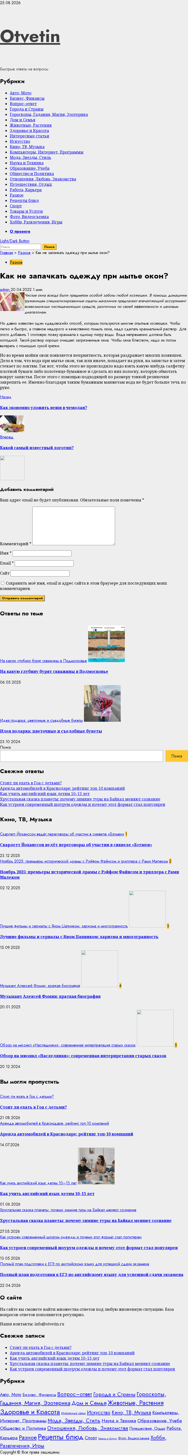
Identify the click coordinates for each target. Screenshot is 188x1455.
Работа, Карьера (26, 189)
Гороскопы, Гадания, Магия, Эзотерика (49, 114)
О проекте (20, 231)
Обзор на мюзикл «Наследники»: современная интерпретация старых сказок (68, 1045)
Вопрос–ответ (23, 103)
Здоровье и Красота (29, 130)
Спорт (16, 206)
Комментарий (15, 543)
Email (7, 563)
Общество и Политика (32, 173)
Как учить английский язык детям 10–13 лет (45, 793)
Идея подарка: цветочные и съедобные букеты (41, 720)
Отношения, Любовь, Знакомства (43, 179)
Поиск (5, 747)
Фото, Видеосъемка (29, 216)
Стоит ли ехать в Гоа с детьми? (31, 783)
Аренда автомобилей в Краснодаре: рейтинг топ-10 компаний (62, 788)
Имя (6, 553)
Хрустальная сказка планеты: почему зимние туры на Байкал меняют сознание (80, 799)
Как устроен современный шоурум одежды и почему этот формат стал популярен (82, 804)
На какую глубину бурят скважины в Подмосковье (43, 661)
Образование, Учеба (29, 168)
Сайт (5, 573)
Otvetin (30, 36)
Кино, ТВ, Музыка (27, 146)
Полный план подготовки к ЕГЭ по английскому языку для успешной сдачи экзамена (74, 1264)
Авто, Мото (20, 93)
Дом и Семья (22, 119)
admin (5, 289)
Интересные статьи (29, 136)
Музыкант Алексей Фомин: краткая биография (40, 986)
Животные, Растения (31, 125)
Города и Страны (27, 109)
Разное (17, 195)
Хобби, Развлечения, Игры (36, 222)
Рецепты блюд (24, 200)
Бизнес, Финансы (27, 98)
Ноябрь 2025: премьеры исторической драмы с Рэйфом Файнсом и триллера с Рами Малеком (84, 861)
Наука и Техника (27, 163)
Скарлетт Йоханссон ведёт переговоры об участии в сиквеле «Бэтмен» (62, 834)
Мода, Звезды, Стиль (30, 157)
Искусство (20, 141)
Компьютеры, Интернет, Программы (46, 152)
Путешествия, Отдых (31, 184)
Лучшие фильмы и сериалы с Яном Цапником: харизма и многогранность (64, 926)
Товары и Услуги (26, 211)
